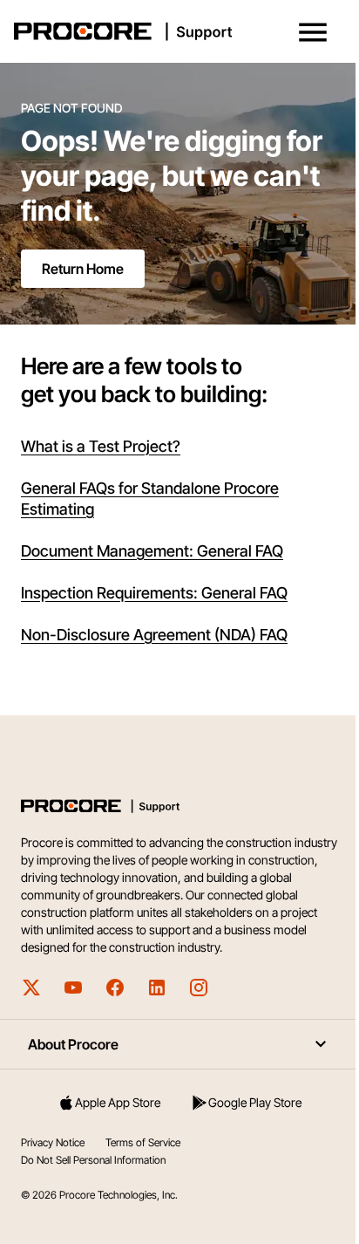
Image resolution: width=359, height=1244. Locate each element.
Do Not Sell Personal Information (93, 1159)
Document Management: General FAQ (152, 551)
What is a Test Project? (100, 446)
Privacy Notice (53, 1142)
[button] (313, 32)
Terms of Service (142, 1142)
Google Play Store (254, 1102)
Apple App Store (117, 1102)
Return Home (83, 268)
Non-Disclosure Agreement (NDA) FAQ (154, 634)
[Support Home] (176, 31)
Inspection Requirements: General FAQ (154, 593)
